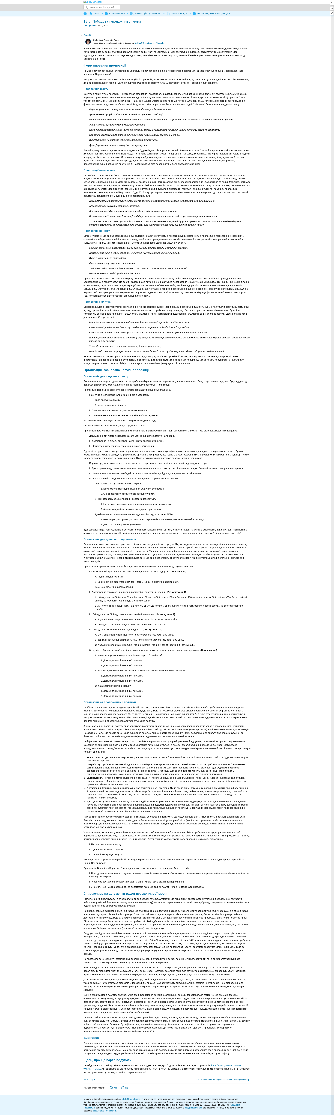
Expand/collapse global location (248, 13)
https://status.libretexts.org (104, 1111)
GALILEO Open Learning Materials (149, 43)
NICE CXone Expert (131, 1099)
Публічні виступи (179, 13)
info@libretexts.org (193, 1108)
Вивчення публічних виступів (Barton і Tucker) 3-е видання (225, 13)
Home (96, 13)
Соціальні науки (117, 13)
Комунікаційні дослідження (148, 13)
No (126, 1088)
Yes (115, 1088)
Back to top (88, 1079)
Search (86, 7)
